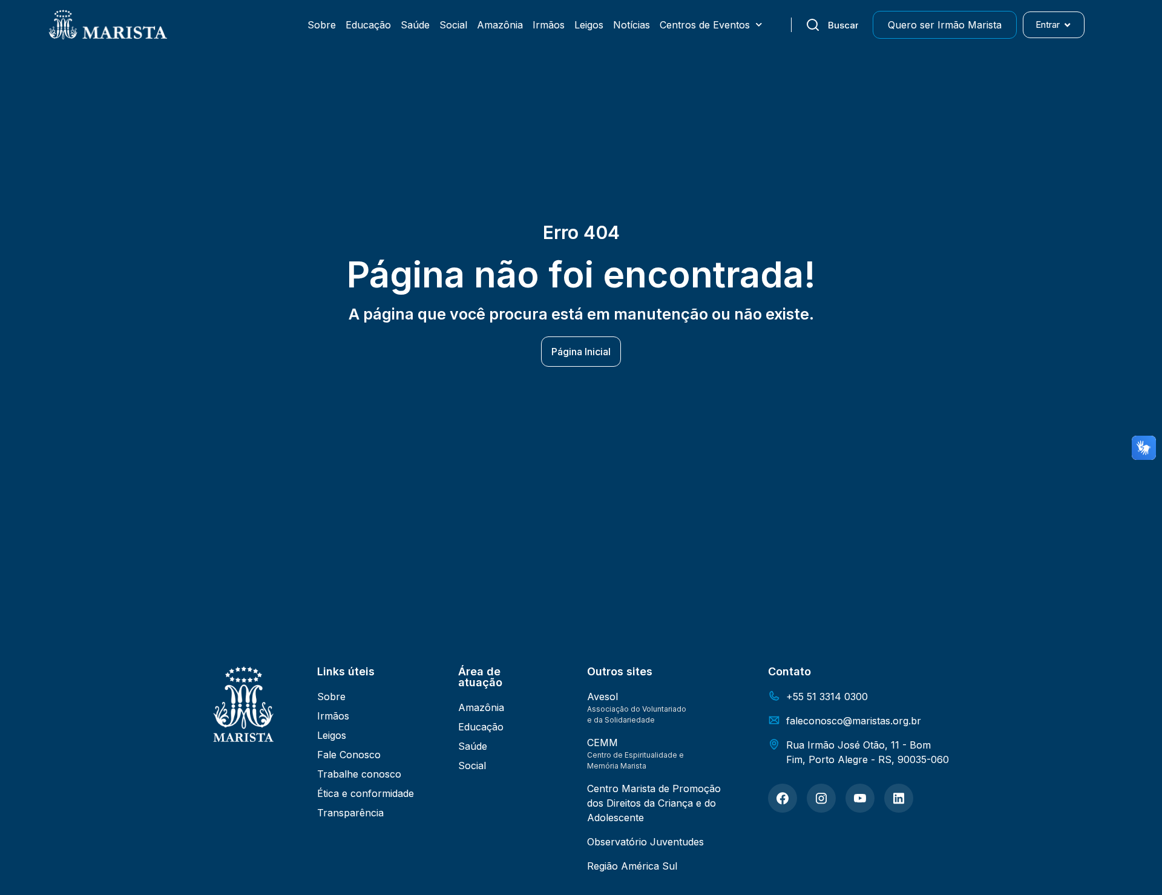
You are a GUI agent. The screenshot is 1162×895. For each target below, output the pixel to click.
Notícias (631, 25)
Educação (368, 25)
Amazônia (500, 25)
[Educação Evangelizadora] (782, 798)
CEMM (602, 742)
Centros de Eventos (705, 25)
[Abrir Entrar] (1067, 25)
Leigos (588, 25)
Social (453, 25)
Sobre (321, 25)
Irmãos (549, 25)
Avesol (602, 696)
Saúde (415, 25)
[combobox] (832, 25)
